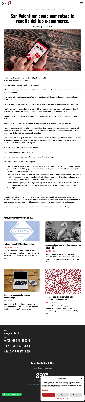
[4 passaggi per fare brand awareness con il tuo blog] (63, 222)
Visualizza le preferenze (76, 395)
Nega (62, 395)
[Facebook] (38, 389)
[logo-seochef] (7, 3)
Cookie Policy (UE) (38, 381)
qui (69, 207)
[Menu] (81, 3)
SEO (5, 301)
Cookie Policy (59, 398)
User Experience (8, 247)
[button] (81, 378)
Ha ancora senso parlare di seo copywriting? (17, 296)
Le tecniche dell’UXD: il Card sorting (19, 243)
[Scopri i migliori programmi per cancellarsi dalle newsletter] (63, 270)
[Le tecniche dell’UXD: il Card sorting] (22, 222)
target (31, 152)
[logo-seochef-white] (42, 375)
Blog (46, 303)
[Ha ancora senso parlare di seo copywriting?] (22, 270)
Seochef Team (37, 27)
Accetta (48, 395)
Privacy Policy (65, 398)
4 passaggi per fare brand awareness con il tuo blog (63, 246)
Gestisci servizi (45, 390)
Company (48, 251)
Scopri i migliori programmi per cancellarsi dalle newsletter (59, 298)
